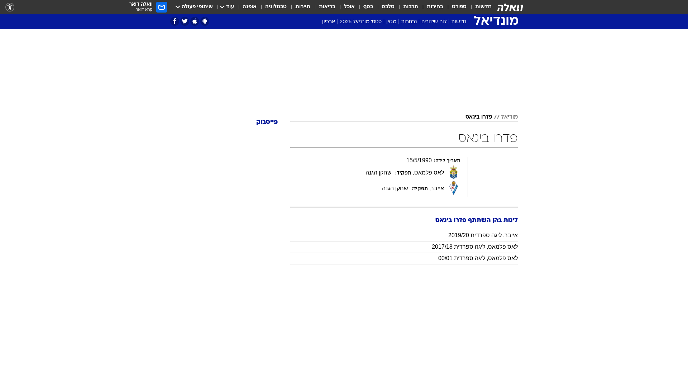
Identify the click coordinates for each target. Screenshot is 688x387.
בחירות (435, 7)
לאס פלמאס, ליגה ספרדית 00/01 (478, 258)
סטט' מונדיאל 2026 (361, 22)
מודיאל (509, 117)
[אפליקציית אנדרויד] (204, 21)
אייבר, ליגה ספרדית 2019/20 (483, 235)
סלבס (388, 7)
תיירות (302, 7)
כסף (368, 7)
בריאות (327, 7)
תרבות (410, 7)
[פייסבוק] (174, 21)
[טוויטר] (184, 21)
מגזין (391, 22)
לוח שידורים (433, 22)
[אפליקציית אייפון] (194, 21)
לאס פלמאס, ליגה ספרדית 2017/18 (475, 247)
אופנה (250, 7)
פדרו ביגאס (478, 117)
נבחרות (409, 22)
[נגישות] (9, 7)
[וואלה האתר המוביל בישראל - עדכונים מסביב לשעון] (510, 7)
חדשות (483, 7)
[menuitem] (479, 7)
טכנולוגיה (276, 7)
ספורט (459, 7)
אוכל (349, 7)
